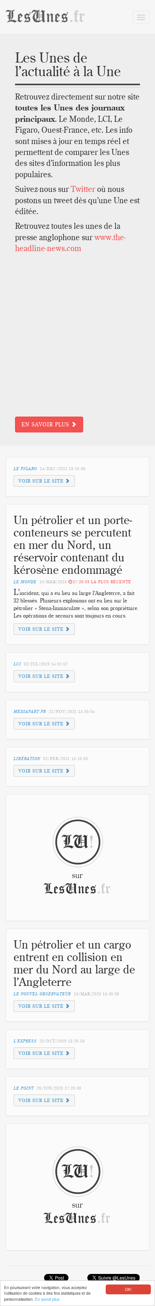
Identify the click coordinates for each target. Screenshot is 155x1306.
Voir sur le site (41, 481)
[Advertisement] (77, 335)
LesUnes (45, 17)
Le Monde (25, 581)
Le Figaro (25, 468)
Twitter (83, 189)
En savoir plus (47, 1299)
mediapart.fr (30, 711)
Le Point (24, 1088)
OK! (128, 1289)
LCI (17, 664)
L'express (25, 1041)
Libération (27, 758)
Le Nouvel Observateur (42, 994)
